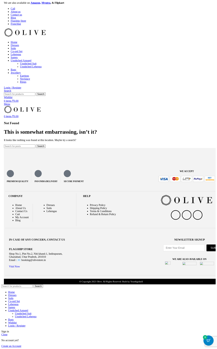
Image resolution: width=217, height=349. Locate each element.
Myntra (46, 2)
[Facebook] (175, 215)
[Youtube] (197, 215)
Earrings (24, 75)
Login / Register (16, 325)
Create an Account (11, 346)
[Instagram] (186, 215)
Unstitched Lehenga (31, 66)
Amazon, (36, 2)
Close (4, 334)
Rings (23, 81)
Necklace (25, 78)
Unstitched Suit (28, 63)
